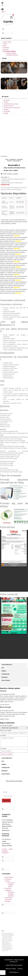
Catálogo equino (11, 53)
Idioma (3, 11)
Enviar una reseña (6, 754)
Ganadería (13, 159)
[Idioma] (3, 9)
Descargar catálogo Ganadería (11, 894)
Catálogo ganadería (12, 55)
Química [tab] (4, 671)
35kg (5, 167)
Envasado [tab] (5, 677)
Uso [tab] (3, 667)
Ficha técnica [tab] (6, 680)
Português (7, 111)
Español (6, 109)
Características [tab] (7, 664)
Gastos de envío (8, 106)
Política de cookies (11, 968)
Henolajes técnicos (19, 167)
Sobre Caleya (7, 42)
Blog (4, 45)
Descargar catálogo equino (11, 884)
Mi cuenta (7, 100)
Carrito (6, 102)
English (6, 113)
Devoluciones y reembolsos (12, 107)
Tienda (5, 44)
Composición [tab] (5, 674)
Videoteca (6, 47)
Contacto (6, 49)
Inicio (6, 159)
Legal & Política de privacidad (14, 965)
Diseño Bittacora (14, 972)
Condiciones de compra (11, 104)
